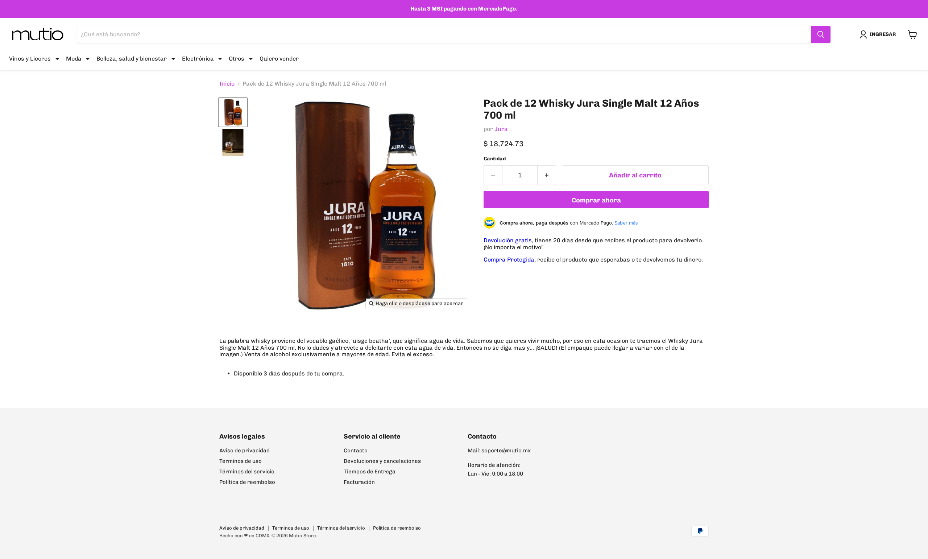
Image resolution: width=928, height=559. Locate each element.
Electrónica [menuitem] (198, 58)
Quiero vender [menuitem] (279, 58)
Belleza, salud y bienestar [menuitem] (131, 58)
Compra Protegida (509, 259)
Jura (501, 129)
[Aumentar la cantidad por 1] (547, 175)
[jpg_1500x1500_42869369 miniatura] (233, 142)
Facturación (359, 482)
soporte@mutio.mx (506, 450)
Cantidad (495, 159)
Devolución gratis (508, 240)
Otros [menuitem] (236, 58)
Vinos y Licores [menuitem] (30, 58)
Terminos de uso (240, 461)
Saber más (626, 222)
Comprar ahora (596, 200)
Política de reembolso (247, 482)
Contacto (356, 450)
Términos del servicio (246, 471)
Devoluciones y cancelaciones (382, 461)
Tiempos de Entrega (369, 471)
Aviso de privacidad (244, 450)
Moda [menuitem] (74, 58)
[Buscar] (820, 34)
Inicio (227, 84)
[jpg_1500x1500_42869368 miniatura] (233, 112)
